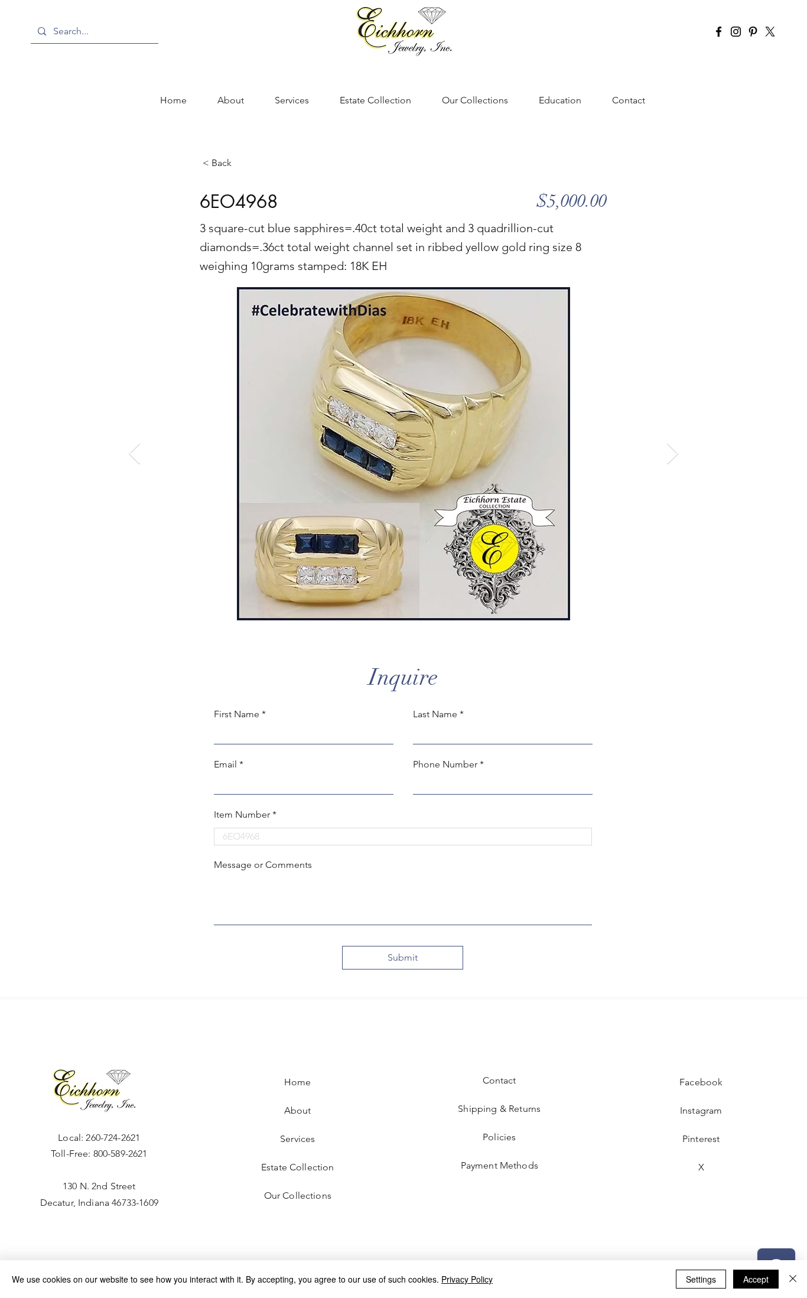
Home (297, 1082)
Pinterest (701, 1138)
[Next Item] (672, 454)
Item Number (242, 814)
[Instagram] (736, 31)
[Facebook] (718, 31)
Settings (701, 1279)
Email (225, 764)
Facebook (701, 1082)
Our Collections (297, 1195)
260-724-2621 (113, 1137)
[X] (770, 31)
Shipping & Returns (499, 1108)
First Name (236, 714)
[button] (291, 100)
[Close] (793, 1279)
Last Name (435, 714)
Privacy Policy (467, 1279)
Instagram (701, 1110)
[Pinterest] (753, 31)
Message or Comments (263, 865)
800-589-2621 (120, 1153)
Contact (499, 1080)
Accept (756, 1279)
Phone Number (445, 764)
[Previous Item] (134, 454)
